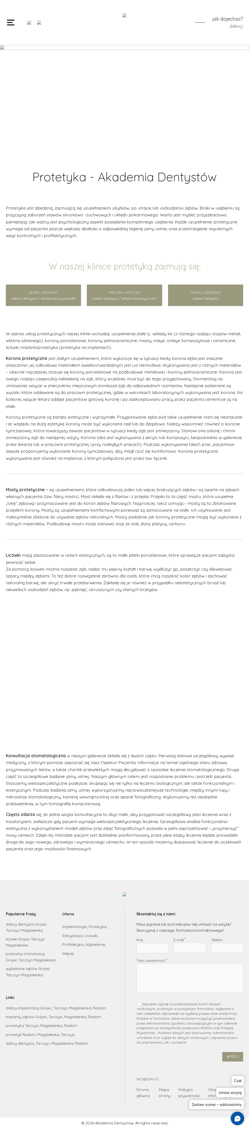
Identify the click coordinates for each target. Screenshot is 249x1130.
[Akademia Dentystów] (124, 22)
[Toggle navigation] (11, 22)
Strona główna (143, 1092)
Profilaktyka (73, 944)
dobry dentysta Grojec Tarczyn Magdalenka (26, 927)
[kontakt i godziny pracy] (40, 23)
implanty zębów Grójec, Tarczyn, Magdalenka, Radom (53, 1016)
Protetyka (98, 926)
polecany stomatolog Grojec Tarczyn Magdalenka (30, 956)
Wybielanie (95, 944)
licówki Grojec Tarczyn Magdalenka (25, 942)
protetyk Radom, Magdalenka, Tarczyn (40, 1034)
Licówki (91, 935)
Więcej (68, 953)
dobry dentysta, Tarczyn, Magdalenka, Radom (47, 1043)
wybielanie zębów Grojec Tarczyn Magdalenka (28, 971)
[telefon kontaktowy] (30, 23)
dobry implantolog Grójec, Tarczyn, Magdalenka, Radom (56, 1008)
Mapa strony (164, 1092)
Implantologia (74, 926)
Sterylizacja (72, 935)
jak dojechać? (227, 19)
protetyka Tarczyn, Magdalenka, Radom (41, 1025)
